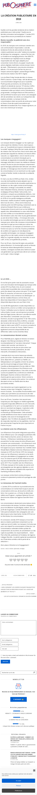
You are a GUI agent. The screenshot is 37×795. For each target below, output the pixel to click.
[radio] (11, 560)
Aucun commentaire (18, 575)
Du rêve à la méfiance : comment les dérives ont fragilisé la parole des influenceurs (22, 739)
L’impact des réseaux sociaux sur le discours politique (18, 726)
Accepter (18, 780)
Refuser (18, 785)
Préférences (18, 790)
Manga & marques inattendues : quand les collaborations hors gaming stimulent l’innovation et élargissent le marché (23, 755)
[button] (34, 770)
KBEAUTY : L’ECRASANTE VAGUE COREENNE (18, 713)
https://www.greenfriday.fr (18, 134)
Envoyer (5, 661)
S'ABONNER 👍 (18, 699)
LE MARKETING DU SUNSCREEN (18, 720)
